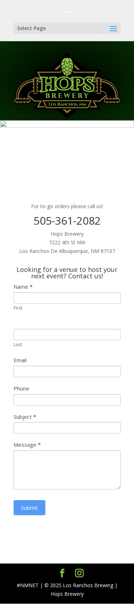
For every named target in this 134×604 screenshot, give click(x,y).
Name (23, 286)
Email (20, 360)
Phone (21, 388)
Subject (25, 416)
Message (27, 444)
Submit (29, 507)
